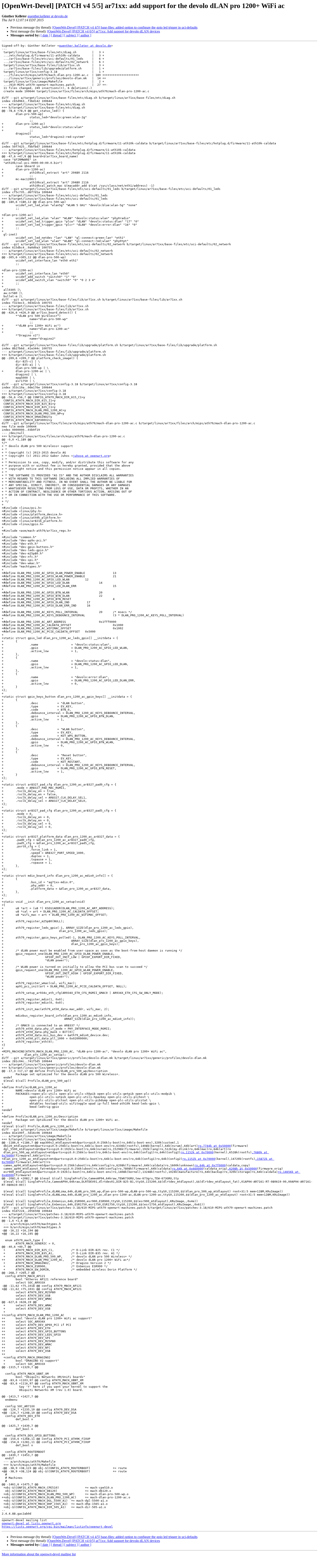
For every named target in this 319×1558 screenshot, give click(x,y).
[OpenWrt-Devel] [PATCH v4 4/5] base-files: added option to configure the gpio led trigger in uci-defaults (124, 27)
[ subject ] (71, 35)
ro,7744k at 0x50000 (214, 1145)
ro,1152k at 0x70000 (197, 1152)
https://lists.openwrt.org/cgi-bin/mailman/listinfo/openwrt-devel (57, 1526)
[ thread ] (57, 35)
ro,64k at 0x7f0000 (210, 1165)
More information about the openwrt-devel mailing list (39, 1554)
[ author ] (85, 35)
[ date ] (45, 35)
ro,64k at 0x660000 (187, 1168)
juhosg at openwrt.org (91, 455)
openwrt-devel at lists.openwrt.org (31, 1523)
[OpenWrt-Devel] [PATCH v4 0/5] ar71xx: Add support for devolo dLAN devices (103, 31)
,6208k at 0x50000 (242, 1168)
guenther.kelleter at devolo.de (48, 16)
